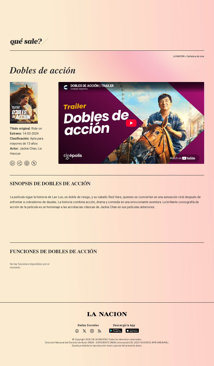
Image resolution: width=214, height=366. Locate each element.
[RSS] (99, 331)
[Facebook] (77, 331)
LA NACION (178, 56)
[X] (84, 331)
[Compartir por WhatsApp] (12, 163)
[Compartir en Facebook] (26, 163)
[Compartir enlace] (19, 163)
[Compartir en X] (34, 163)
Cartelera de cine (195, 56)
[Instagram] (92, 331)
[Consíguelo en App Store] (132, 331)
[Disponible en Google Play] (115, 330)
